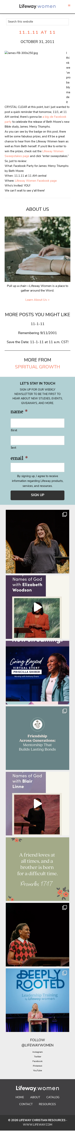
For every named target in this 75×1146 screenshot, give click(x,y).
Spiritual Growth (37, 367)
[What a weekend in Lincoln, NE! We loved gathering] (37, 541)
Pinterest (37, 1066)
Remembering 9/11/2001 (37, 333)
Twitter (37, 1057)
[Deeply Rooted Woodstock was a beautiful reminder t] (37, 1000)
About (35, 1097)
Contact (26, 1104)
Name (19, 412)
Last (13, 447)
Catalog (52, 1097)
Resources (47, 1104)
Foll (34, 1040)
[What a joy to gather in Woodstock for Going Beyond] (37, 934)
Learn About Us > (37, 300)
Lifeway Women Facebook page (36, 181)
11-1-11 (37, 324)
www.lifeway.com (37, 1124)
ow (41, 1040)
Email (19, 458)
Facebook (37, 1061)
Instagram (37, 1052)
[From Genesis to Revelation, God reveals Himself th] (37, 607)
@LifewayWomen (37, 1045)
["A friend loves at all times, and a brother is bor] (37, 869)
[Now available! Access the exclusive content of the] (37, 672)
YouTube (37, 1071)
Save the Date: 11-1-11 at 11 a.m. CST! (37, 342)
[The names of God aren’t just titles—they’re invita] (37, 803)
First (14, 430)
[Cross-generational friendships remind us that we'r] (37, 738)
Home (20, 1097)
